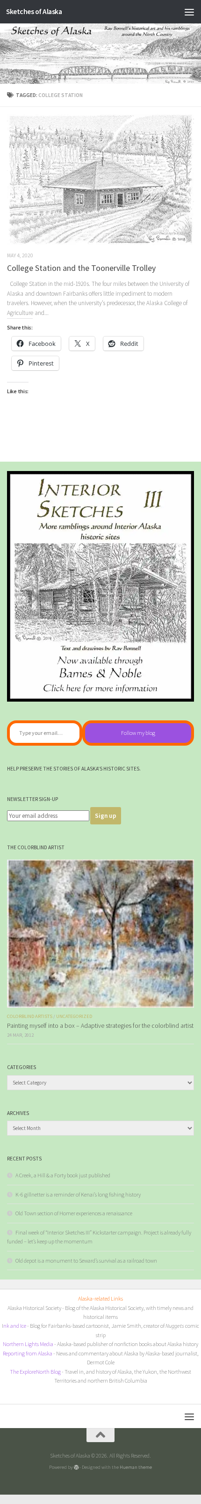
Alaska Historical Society (34, 1307)
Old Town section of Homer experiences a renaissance (73, 1213)
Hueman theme (136, 1467)
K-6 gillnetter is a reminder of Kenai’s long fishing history (78, 1194)
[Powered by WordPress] (76, 1467)
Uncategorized (74, 1016)
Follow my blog (138, 732)
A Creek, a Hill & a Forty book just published (62, 1175)
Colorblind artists (29, 1016)
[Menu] (189, 11)
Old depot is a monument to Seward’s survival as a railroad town (86, 1260)
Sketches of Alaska (34, 11)
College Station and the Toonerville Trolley (81, 267)
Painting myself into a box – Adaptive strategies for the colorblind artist (100, 1026)
